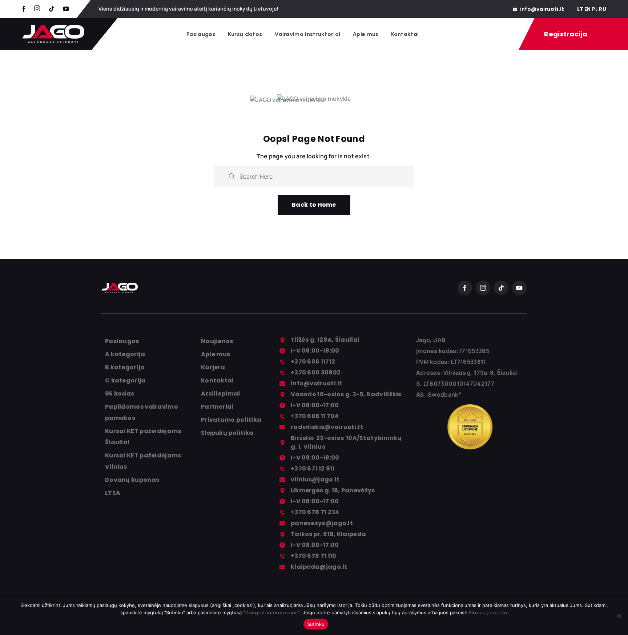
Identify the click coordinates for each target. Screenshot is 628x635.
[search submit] (232, 176)
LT (580, 9)
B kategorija (125, 367)
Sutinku (316, 624)
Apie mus (365, 34)
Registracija (565, 34)
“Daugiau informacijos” (271, 612)
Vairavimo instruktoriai (307, 34)
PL (595, 9)
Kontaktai (405, 34)
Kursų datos (245, 34)
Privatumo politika (231, 420)
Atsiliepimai (220, 393)
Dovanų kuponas (132, 480)
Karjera (213, 367)
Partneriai (217, 406)
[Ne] (619, 615)
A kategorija (125, 354)
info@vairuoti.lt (542, 9)
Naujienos (217, 341)
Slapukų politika (227, 433)
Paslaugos (201, 34)
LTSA (112, 493)
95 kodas (119, 393)
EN (587, 9)
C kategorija (125, 380)
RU (602, 9)
